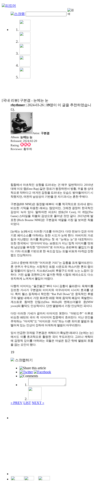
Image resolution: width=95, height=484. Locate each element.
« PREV (17, 403)
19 (12, 352)
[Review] (24, 65)
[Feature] (24, 53)
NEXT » (38, 403)
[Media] (24, 77)
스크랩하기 (23, 360)
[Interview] (24, 41)
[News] (24, 30)
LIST (27, 403)
